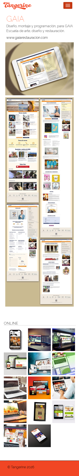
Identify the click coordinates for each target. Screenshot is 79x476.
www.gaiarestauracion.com (27, 38)
